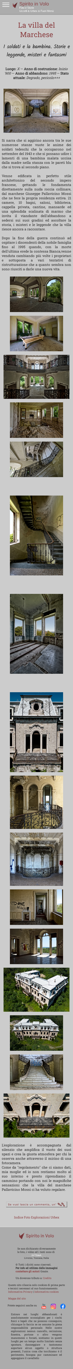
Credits (47, 1278)
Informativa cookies (46, 1291)
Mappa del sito (17, 1298)
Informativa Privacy (20, 1291)
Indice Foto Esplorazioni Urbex (36, 1217)
